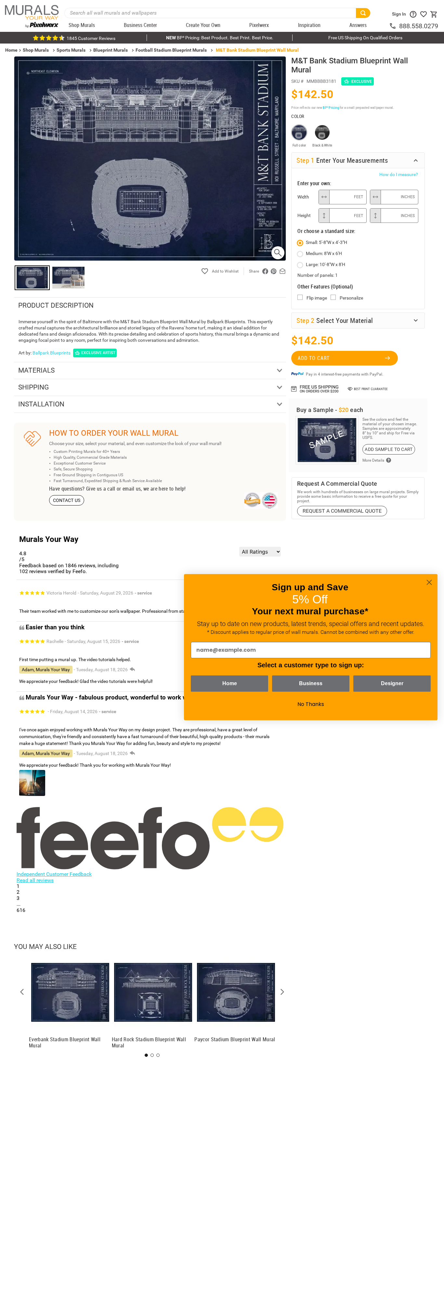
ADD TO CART (314, 358)
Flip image (317, 298)
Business (310, 683)
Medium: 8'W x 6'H (324, 253)
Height (304, 215)
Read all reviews (35, 880)
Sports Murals (71, 50)
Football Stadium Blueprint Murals (171, 50)
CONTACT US (67, 500)
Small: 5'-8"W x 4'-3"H (326, 242)
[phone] (394, 26)
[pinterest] (274, 271)
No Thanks (310, 704)
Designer (392, 683)
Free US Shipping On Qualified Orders (365, 37)
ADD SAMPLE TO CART (388, 449)
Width (303, 196)
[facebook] (265, 271)
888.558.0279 (418, 26)
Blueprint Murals (110, 50)
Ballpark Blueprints (52, 352)
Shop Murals (36, 50)
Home (229, 683)
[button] (22, 992)
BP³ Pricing (331, 107)
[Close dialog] (429, 582)
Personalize (351, 298)
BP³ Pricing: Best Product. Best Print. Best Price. (219, 37)
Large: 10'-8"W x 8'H (325, 264)
